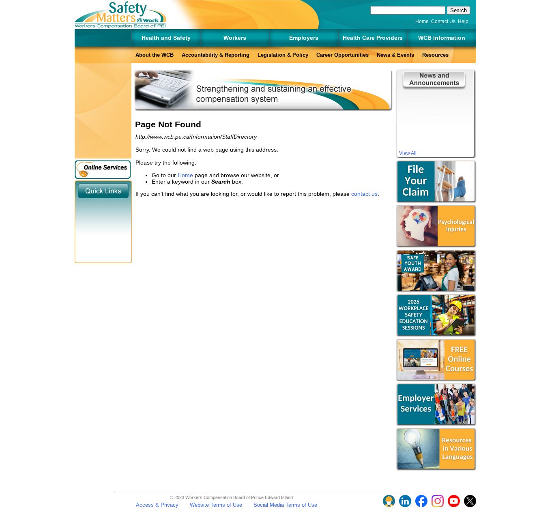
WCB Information (441, 37)
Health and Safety (166, 37)
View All (408, 153)
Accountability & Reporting (215, 55)
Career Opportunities (342, 55)
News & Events (395, 55)
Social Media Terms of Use (285, 505)
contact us (364, 194)
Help (463, 21)
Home (422, 21)
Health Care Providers (373, 37)
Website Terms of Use (216, 505)
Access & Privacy (157, 505)
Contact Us (443, 21)
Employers (303, 37)
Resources (435, 55)
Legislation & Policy (283, 55)
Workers (234, 37)
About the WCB (154, 55)
